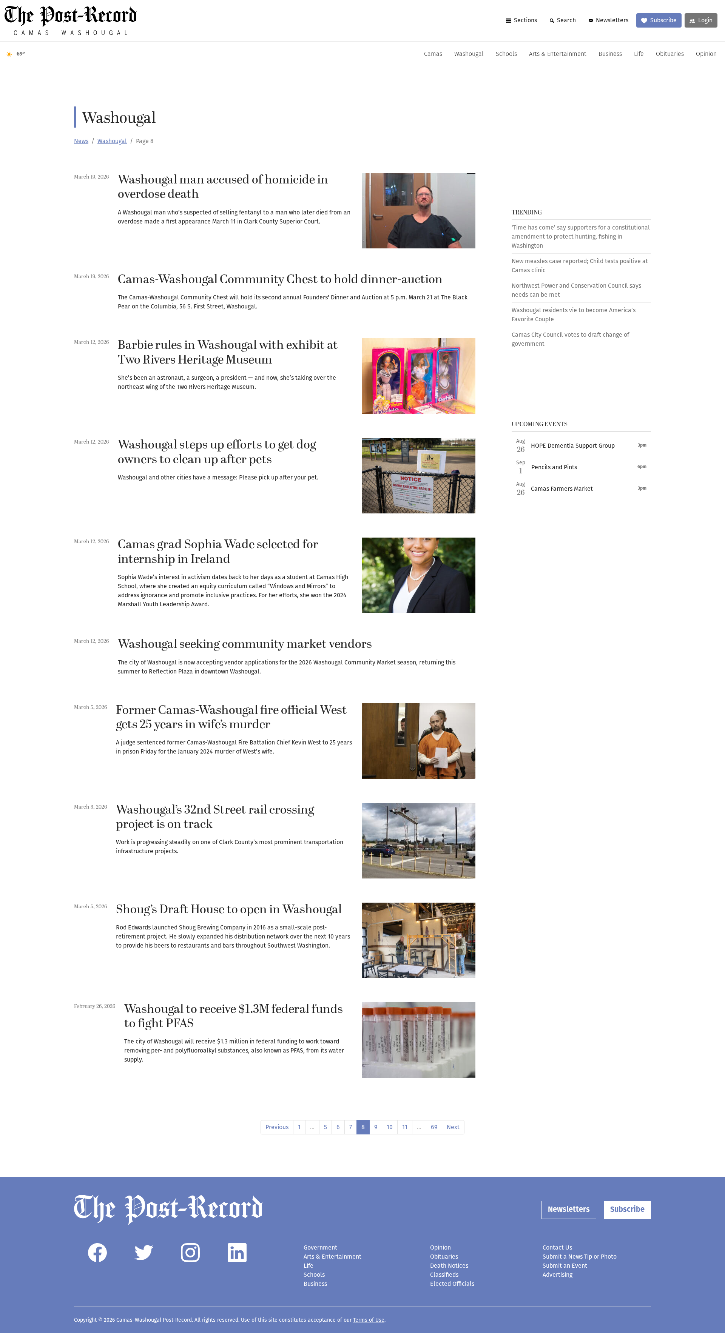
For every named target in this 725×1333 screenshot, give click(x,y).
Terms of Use (368, 1320)
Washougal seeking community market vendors (245, 644)
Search (566, 20)
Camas (433, 54)
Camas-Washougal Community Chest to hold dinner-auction (280, 280)
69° (21, 54)
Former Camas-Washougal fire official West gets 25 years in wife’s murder (231, 717)
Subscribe (663, 20)
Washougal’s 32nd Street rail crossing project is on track (215, 817)
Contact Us (557, 1247)
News (81, 141)
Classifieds (444, 1274)
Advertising (557, 1274)
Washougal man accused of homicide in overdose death (223, 187)
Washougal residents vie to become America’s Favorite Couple (574, 315)
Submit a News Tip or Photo (580, 1256)
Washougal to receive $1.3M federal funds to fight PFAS (233, 1016)
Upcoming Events (540, 424)
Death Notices (449, 1265)
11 (404, 1127)
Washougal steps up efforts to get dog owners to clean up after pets (217, 452)
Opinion (706, 54)
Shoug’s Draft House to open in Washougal (229, 910)
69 (434, 1127)
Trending (527, 212)
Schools (506, 54)
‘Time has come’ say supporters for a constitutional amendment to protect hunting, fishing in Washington (581, 236)
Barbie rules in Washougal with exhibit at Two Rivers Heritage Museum (228, 352)
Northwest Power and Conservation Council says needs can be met (576, 290)
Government (320, 1247)
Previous (276, 1127)
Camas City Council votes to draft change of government (570, 339)
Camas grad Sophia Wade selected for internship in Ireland (218, 552)
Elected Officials (452, 1283)
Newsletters (612, 20)
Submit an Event (565, 1265)
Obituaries (670, 54)
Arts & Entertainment (557, 54)
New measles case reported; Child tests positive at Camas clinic (580, 265)
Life (639, 54)
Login (705, 20)
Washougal (469, 54)
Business (610, 54)
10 (390, 1127)
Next (453, 1127)
